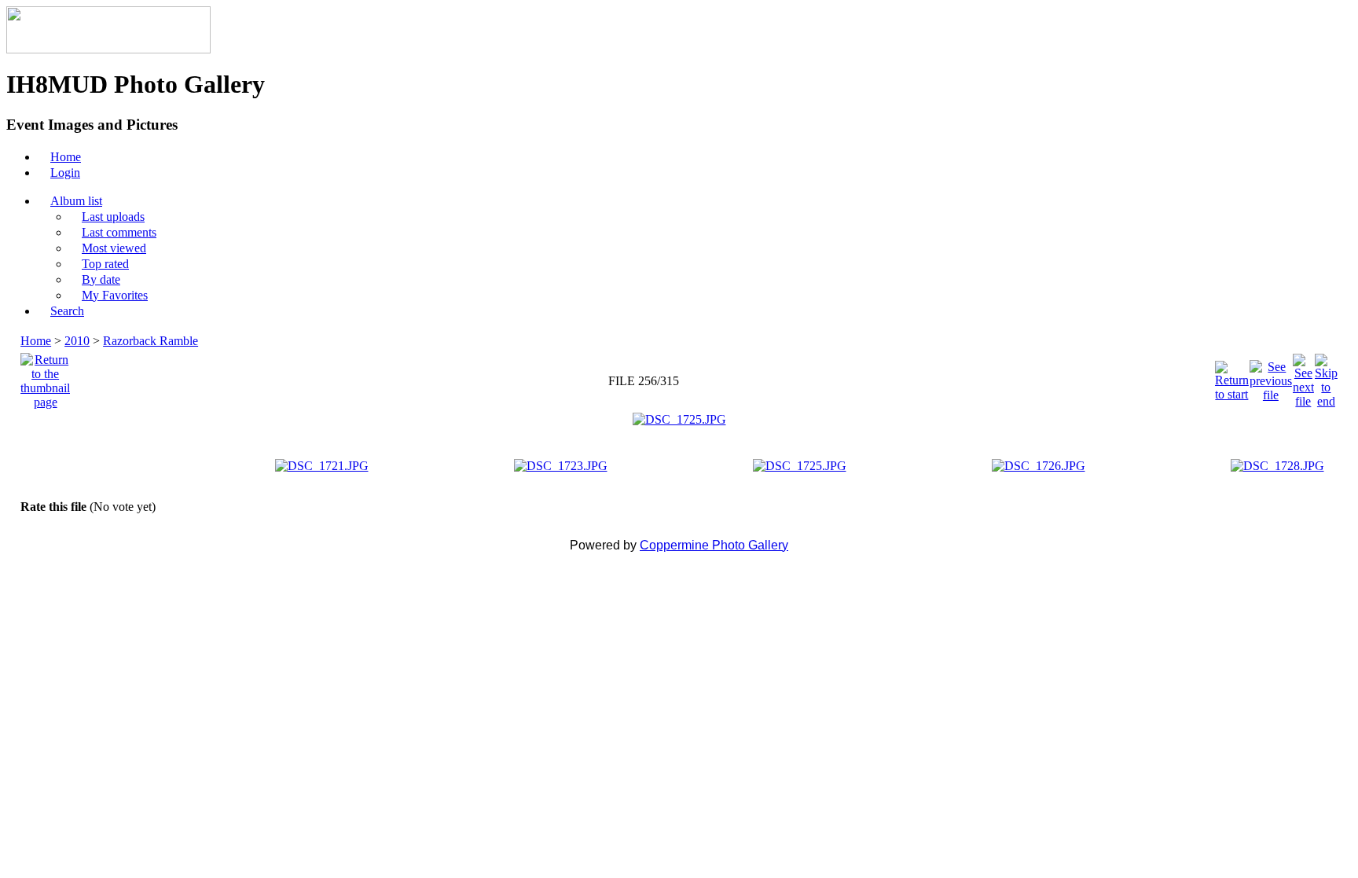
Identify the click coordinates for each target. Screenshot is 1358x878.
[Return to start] (1232, 377)
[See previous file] (1271, 377)
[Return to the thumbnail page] (45, 377)
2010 (77, 340)
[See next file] (1303, 377)
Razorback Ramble (150, 340)
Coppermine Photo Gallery (714, 545)
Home (35, 340)
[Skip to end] (1326, 377)
